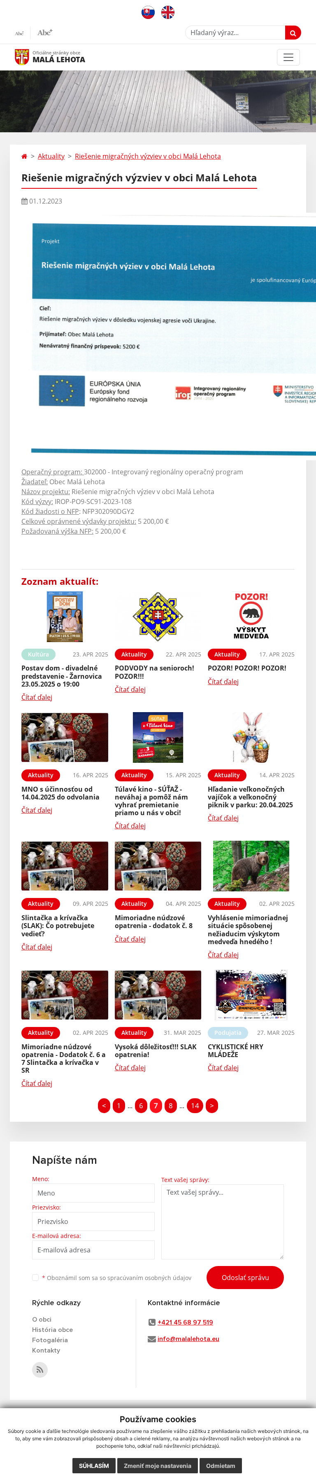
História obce (52, 1330)
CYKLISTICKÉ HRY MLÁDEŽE (235, 1050)
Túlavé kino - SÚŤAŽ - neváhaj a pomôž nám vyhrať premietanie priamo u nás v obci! (151, 801)
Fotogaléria (50, 1340)
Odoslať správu (245, 1277)
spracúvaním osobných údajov (149, 1278)
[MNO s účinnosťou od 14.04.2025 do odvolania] (64, 737)
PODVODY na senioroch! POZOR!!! (154, 671)
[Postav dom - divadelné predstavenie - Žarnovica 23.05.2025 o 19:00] (64, 616)
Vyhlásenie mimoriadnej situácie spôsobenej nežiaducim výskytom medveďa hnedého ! (248, 929)
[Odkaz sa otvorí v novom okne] (40, 1370)
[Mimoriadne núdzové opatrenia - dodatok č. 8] (158, 866)
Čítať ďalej (36, 697)
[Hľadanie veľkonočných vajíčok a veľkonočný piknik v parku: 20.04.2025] (251, 737)
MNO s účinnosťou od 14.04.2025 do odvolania (60, 793)
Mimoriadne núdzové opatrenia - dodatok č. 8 (154, 921)
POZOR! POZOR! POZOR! (247, 668)
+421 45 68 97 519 (185, 1322)
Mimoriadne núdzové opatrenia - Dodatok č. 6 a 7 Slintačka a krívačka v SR (63, 1058)
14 (195, 1105)
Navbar (30, 57)
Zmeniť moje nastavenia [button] (157, 1465)
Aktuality (51, 156)
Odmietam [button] (220, 1465)
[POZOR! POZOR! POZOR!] (251, 616)
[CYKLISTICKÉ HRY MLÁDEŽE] (251, 995)
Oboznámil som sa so (116, 1278)
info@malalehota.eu (188, 1339)
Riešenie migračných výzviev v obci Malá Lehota (148, 156)
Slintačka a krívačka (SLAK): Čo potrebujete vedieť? (57, 925)
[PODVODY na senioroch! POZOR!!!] (158, 616)
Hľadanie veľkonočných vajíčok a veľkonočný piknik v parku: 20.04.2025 (250, 797)
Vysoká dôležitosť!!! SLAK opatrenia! (156, 1050)
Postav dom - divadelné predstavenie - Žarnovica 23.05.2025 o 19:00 (61, 675)
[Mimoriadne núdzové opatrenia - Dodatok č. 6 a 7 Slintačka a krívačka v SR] (64, 995)
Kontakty (46, 1350)
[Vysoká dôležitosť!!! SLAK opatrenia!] (158, 995)
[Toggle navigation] (288, 57)
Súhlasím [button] (94, 1465)
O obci (41, 1319)
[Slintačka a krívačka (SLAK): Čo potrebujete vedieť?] (64, 866)
